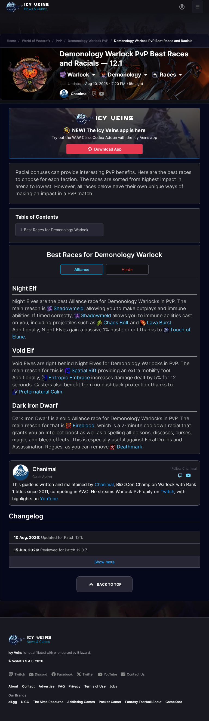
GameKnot (173, 702)
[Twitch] (94, 93)
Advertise (46, 686)
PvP (59, 41)
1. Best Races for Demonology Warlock (54, 229)
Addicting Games (81, 702)
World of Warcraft (36, 41)
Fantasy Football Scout (143, 702)
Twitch (167, 491)
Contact (28, 686)
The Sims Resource (48, 702)
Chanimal (104, 484)
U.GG (25, 702)
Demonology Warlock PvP (88, 41)
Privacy (75, 686)
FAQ (61, 686)
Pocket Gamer (110, 702)
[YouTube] (101, 93)
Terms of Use (95, 686)
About (13, 686)
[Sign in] (182, 7)
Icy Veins (15, 652)
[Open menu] (197, 7)
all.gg (12, 702)
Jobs (113, 686)
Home (11, 41)
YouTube (49, 498)
